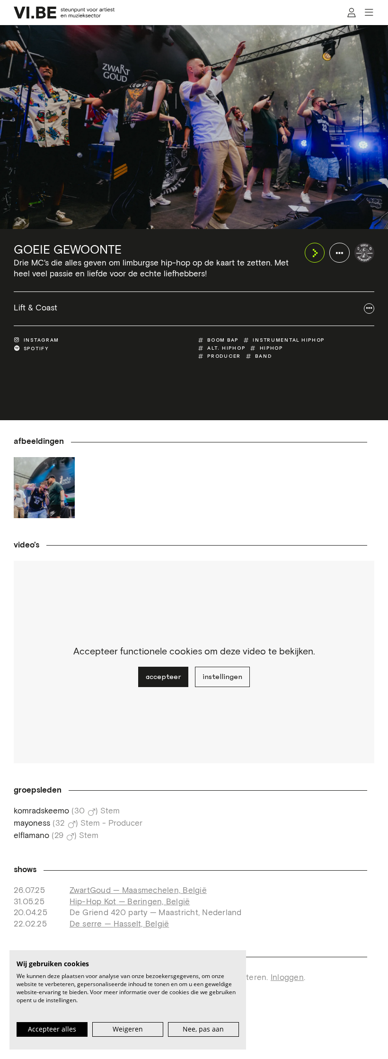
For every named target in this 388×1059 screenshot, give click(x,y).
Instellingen (222, 676)
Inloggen (287, 978)
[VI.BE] (64, 12)
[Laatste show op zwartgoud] (44, 487)
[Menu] (369, 12)
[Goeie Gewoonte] (364, 253)
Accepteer (163, 676)
